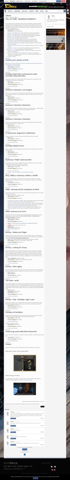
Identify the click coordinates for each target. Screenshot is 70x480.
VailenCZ (12, 441)
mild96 (11, 429)
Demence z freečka (12, 56)
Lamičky (9, 37)
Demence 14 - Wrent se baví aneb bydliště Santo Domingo (20, 53)
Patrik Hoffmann (23, 468)
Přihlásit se (58, 1)
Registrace (63, 1)
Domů (5, 466)
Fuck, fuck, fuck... (15, 170)
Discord (30, 404)
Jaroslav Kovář (11, 468)
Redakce (9, 466)
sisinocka (12, 412)
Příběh (36, 11)
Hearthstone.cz (20, 1)
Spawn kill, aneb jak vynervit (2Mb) (15, 206)
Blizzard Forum (11, 36)
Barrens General (11, 39)
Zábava (17, 17)
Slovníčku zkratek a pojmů (26, 380)
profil (51, 21)
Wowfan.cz (13, 1)
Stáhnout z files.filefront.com (13, 229)
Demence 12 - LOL (11, 49)
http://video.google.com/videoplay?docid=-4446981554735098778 (24, 223)
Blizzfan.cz (7, 1)
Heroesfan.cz (28, 1)
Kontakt (14, 466)
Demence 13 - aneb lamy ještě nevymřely (16, 50)
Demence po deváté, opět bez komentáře (16, 42)
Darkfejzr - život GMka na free (14, 32)
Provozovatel (20, 466)
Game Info (10, 11)
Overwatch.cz (35, 1)
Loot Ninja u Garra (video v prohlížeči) (15, 200)
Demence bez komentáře (13, 41)
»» (28, 454)
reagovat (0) (14, 418)
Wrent (8, 17)
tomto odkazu (55, 20)
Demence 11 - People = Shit (13, 48)
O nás (46, 11)
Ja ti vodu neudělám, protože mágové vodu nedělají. (22, 172)
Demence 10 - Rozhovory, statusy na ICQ (16, 45)
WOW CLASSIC (25, 11)
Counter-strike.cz (43, 1)
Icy (11, 435)
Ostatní (42, 11)
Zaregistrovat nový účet (25, 451)
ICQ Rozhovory (11, 40)
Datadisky (31, 11)
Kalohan (12, 421)
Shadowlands (17, 11)
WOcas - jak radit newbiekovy (14, 34)
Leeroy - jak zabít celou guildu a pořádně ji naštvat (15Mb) (19, 203)
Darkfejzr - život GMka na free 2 (14, 35)
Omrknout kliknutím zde (13, 70)
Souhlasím (35, 478)
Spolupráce (26, 466)
